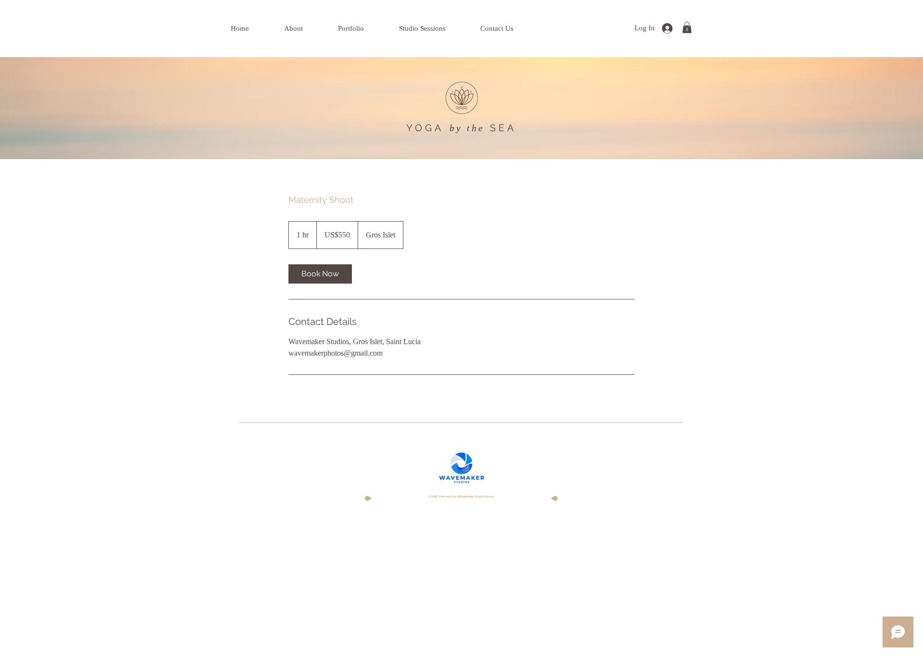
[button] (687, 27)
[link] (320, 274)
